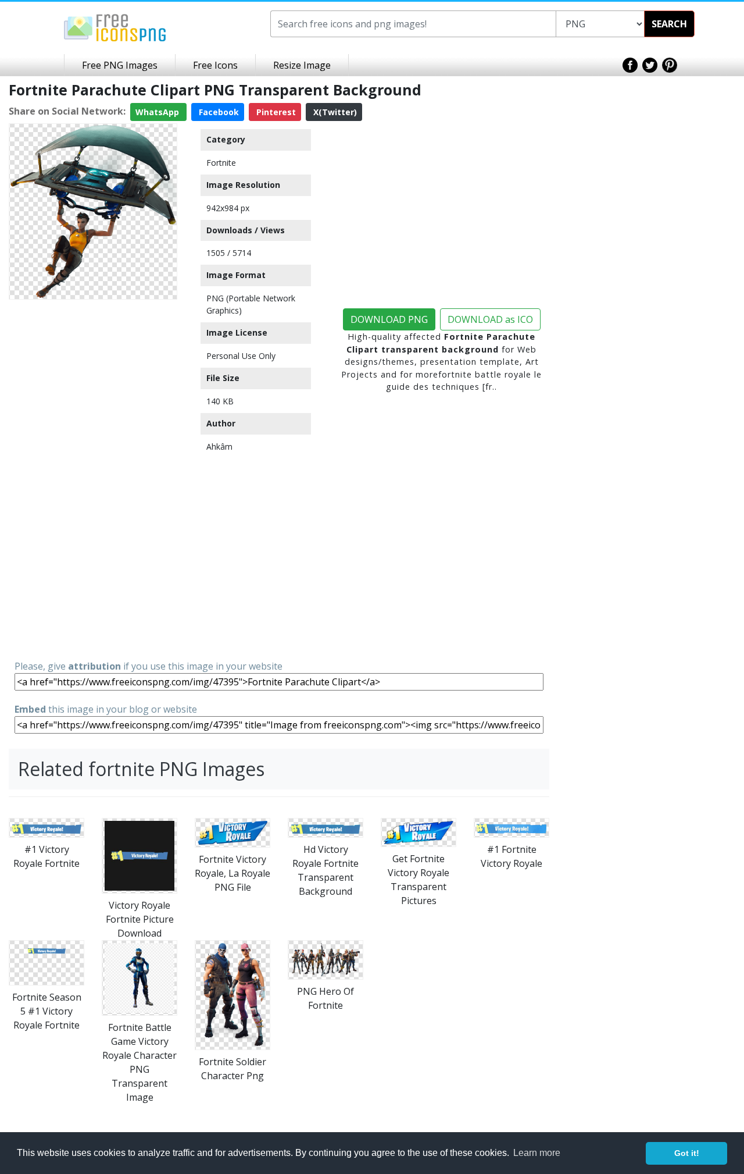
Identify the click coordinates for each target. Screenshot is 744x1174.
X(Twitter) (334, 112)
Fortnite (221, 162)
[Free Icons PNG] (115, 26)
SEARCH (669, 23)
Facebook (217, 112)
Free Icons (215, 65)
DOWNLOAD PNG (389, 319)
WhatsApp (158, 112)
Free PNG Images (120, 65)
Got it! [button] (686, 1153)
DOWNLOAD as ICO (490, 319)
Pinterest (275, 112)
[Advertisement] (93, 478)
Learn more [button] (536, 1153)
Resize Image (302, 65)
